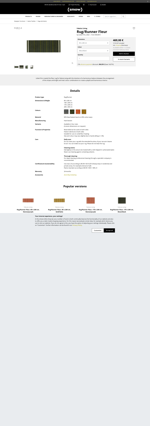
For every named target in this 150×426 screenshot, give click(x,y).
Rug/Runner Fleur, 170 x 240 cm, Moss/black (122, 211)
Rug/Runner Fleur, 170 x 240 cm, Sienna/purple (90, 211)
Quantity (80, 55)
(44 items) (42, 21)
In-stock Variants (124, 59)
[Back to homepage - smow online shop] (75, 9)
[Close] (147, 1)
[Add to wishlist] (134, 28)
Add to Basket (124, 54)
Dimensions (81, 39)
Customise (97, 230)
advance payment (86, 64)
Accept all (109, 230)
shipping (118, 45)
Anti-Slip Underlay (70, 175)
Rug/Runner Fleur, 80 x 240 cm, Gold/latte (59, 211)
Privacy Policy (77, 225)
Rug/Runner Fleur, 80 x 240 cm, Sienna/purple (28, 211)
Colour (80, 47)
